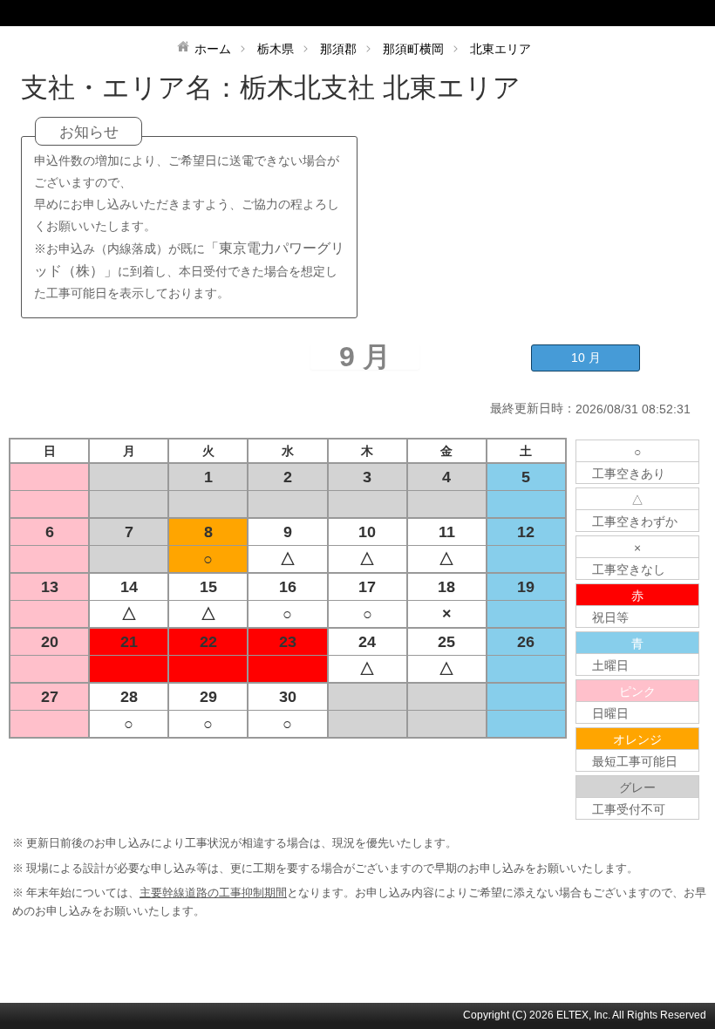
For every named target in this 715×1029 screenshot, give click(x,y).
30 (287, 696)
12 (526, 532)
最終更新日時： (532, 408)
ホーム (212, 49)
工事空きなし (628, 569)
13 (49, 587)
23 (287, 642)
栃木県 (275, 49)
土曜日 (610, 665)
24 (367, 642)
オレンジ (637, 739)
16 (287, 587)
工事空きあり (628, 473)
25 (446, 642)
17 (367, 587)
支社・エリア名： (130, 87)
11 (447, 532)
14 (129, 587)
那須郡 (338, 49)
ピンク (637, 691)
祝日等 (610, 617)
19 (526, 587)
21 (129, 642)
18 (446, 587)
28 (129, 696)
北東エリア (500, 49)
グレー (637, 787)
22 (208, 642)
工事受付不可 (628, 809)
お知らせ (89, 132)
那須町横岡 (413, 49)
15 (208, 587)
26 (526, 642)
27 (49, 696)
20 (49, 642)
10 (367, 532)
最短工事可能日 (635, 761)
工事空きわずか (635, 521)
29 (208, 696)
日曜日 (610, 713)
